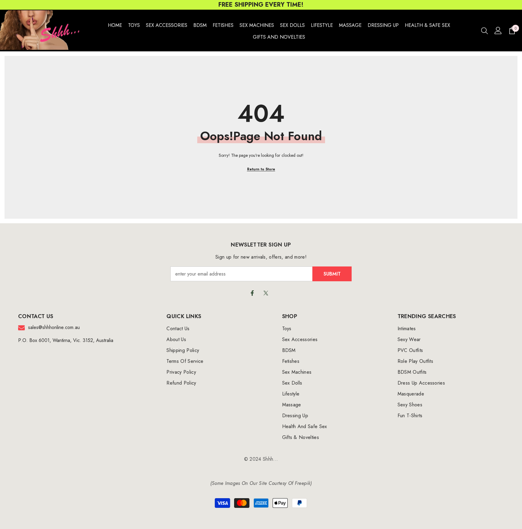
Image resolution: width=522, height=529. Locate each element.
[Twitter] (265, 293)
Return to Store (261, 169)
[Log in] (498, 30)
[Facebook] (252, 293)
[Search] (484, 30)
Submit (332, 273)
